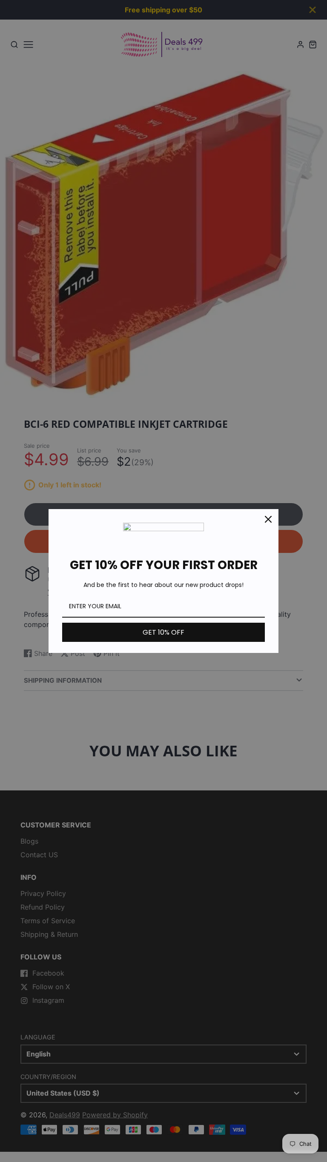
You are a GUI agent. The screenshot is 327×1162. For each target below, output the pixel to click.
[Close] (268, 519)
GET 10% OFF (163, 632)
